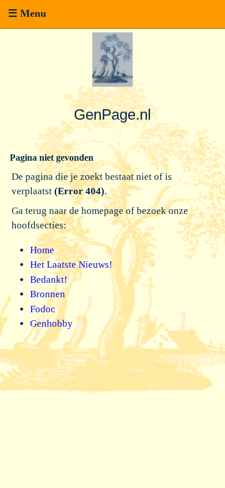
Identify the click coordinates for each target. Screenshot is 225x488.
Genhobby (51, 323)
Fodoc (42, 309)
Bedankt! (49, 279)
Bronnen (47, 294)
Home (42, 250)
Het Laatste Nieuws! (71, 264)
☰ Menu (27, 13)
